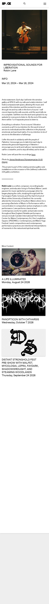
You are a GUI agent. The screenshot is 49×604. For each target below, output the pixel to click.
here (33, 154)
